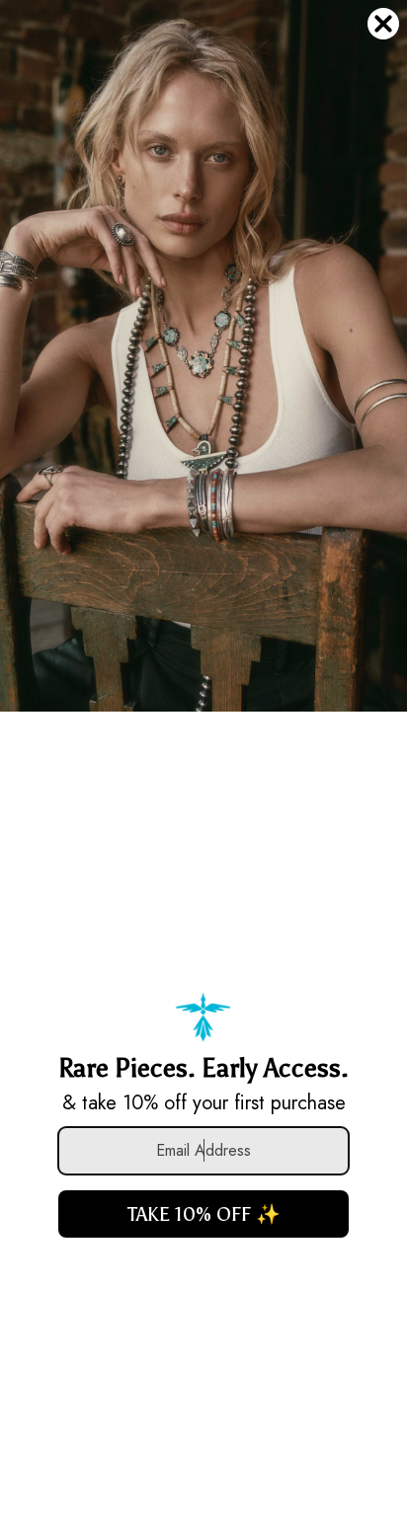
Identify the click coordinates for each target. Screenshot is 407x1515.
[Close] (383, 23)
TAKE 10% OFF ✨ (204, 1214)
